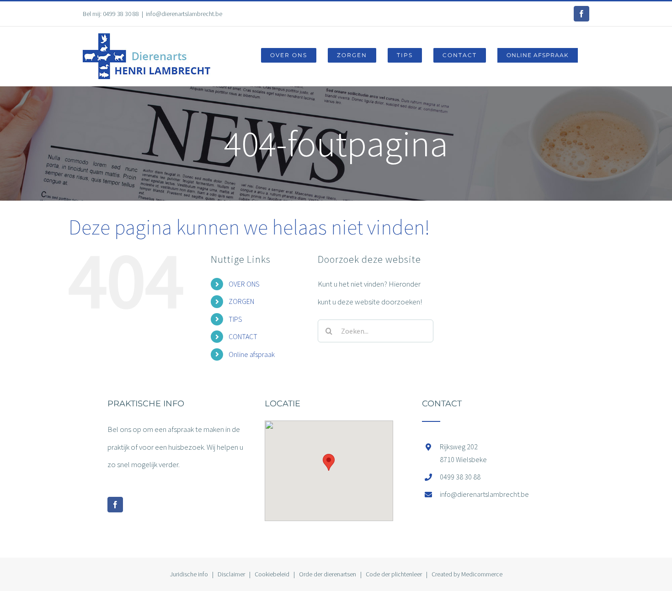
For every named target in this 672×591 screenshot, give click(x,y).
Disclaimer (231, 574)
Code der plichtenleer (394, 574)
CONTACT (243, 336)
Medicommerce (481, 574)
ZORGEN (241, 301)
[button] (329, 462)
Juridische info (189, 574)
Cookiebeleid (272, 574)
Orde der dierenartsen (327, 574)
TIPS (235, 319)
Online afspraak (252, 354)
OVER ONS (244, 283)
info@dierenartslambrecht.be (184, 14)
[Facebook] (115, 504)
